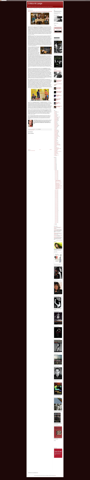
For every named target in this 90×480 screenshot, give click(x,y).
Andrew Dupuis (55, 143)
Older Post (51, 149)
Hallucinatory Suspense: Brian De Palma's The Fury (58, 183)
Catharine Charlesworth (56, 144)
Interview (55, 121)
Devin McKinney (56, 130)
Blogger (55, 475)
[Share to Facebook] (39, 129)
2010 (55, 224)
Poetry (55, 139)
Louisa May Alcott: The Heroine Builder (59, 106)
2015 (55, 167)
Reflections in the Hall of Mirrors (57, 151)
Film (54, 111)
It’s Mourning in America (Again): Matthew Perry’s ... (58, 188)
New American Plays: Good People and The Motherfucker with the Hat (40, 11)
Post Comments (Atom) (33, 150)
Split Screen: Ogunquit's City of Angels (58, 103)
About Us (52, 8)
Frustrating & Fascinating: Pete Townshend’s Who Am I (58, 180)
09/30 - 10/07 (56, 190)
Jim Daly (55, 155)
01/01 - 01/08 (56, 222)
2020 (55, 163)
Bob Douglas (55, 123)
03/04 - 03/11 (56, 215)
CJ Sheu (55, 128)
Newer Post (29, 149)
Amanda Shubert (56, 135)
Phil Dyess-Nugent (56, 125)
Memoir (55, 141)
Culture (55, 116)
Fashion (55, 145)
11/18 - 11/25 (56, 175)
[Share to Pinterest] (40, 129)
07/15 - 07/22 (56, 199)
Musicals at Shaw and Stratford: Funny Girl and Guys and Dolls (59, 92)
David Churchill (55, 120)
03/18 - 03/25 (56, 213)
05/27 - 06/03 (56, 205)
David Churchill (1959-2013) (46, 8)
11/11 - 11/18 (56, 176)
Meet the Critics (40, 8)
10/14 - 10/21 (56, 179)
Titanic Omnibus (56, 149)
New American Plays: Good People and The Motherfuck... (58, 187)
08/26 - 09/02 (56, 194)
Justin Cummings (56, 118)
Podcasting (55, 150)
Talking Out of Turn (56, 131)
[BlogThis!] (38, 129)
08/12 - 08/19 (56, 196)
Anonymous (55, 227)
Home (28, 8)
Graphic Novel (55, 138)
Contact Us (55, 8)
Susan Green (55, 126)
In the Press (31, 8)
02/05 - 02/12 (56, 218)
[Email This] (37, 129)
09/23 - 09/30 (56, 191)
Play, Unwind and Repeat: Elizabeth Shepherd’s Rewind (58, 185)
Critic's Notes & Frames (56, 136)
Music (55, 113)
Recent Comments (36, 8)
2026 (55, 158)
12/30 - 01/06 (56, 170)
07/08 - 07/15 (56, 200)
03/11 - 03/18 (56, 214)
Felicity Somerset (56, 153)
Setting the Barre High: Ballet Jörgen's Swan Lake (58, 184)
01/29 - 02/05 (56, 219)
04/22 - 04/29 (56, 209)
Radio (55, 154)
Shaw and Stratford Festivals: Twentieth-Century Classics (58, 88)
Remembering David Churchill (57, 148)
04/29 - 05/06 (56, 208)
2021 (55, 162)
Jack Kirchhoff (55, 140)
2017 (55, 165)
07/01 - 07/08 (56, 201)
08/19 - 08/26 (56, 195)
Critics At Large (35, 3)
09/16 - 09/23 (56, 192)
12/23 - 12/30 (56, 171)
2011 (55, 223)
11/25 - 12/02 (56, 174)
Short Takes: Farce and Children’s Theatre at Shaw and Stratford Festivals (59, 81)
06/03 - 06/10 (56, 204)
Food (54, 146)
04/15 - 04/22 (56, 210)
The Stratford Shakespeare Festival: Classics (59, 95)
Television (55, 115)
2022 (55, 161)
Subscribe (58, 8)
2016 (55, 166)
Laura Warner (55, 133)
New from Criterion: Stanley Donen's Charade (58, 99)
